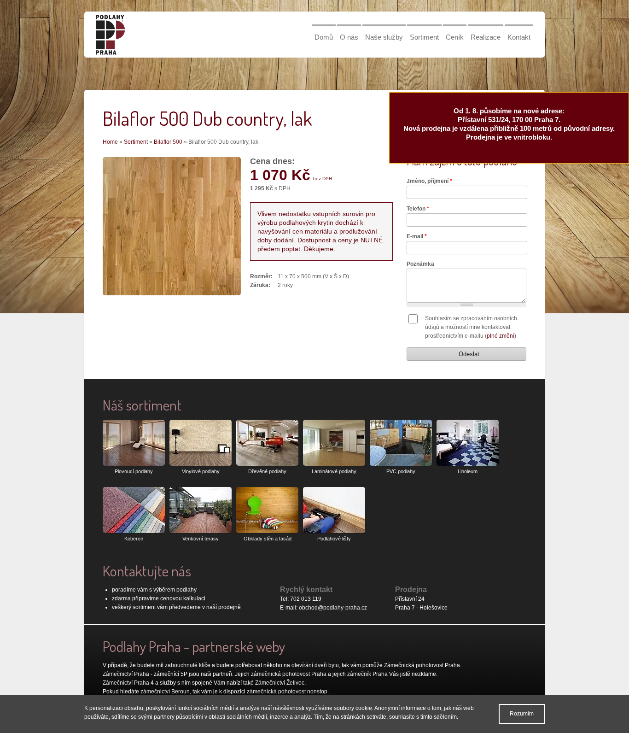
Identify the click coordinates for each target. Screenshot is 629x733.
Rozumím (522, 713)
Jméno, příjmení (429, 181)
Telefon (418, 208)
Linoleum (468, 471)
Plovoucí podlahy (134, 471)
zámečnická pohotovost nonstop (287, 691)
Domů (323, 37)
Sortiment (424, 37)
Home (110, 142)
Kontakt (518, 37)
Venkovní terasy (200, 538)
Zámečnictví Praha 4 (128, 683)
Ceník (455, 37)
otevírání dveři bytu (315, 665)
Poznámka (420, 264)
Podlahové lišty (334, 538)
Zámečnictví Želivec (279, 683)
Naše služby (384, 37)
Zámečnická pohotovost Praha (422, 665)
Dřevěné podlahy (267, 471)
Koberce (133, 538)
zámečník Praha (367, 674)
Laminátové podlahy (334, 471)
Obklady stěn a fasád (267, 538)
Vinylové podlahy (201, 471)
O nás (349, 37)
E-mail (417, 236)
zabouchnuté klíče (187, 665)
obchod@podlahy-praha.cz (333, 607)
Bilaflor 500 (168, 142)
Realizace (486, 37)
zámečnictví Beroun (165, 691)
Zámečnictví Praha (126, 674)
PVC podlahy (400, 471)
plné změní (500, 336)
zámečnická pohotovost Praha (288, 674)
